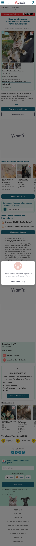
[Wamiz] (21, 2)
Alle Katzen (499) (18, 282)
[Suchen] (7, 2)
